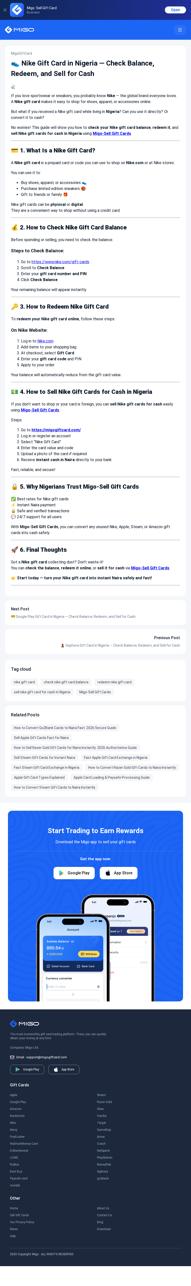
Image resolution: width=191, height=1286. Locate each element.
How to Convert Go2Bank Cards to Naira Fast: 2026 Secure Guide (65, 728)
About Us (103, 1208)
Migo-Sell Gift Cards (95, 692)
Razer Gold (104, 1102)
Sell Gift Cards (19, 1215)
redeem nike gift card (114, 682)
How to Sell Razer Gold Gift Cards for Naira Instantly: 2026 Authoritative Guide (75, 748)
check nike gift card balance (66, 682)
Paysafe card (19, 1178)
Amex (101, 1137)
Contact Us (104, 1215)
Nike (13, 1123)
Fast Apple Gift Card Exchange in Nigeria (115, 758)
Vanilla (101, 1116)
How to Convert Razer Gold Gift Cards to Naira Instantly (132, 768)
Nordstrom (17, 1116)
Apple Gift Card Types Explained (39, 777)
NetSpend (103, 1150)
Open (175, 9)
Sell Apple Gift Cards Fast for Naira (41, 738)
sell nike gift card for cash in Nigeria (42, 692)
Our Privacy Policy (22, 1222)
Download (104, 1229)
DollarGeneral (19, 1150)
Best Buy (16, 1171)
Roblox (14, 1164)
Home (14, 1208)
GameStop (104, 1130)
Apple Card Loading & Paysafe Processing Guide (112, 777)
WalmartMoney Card (24, 1143)
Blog (100, 1222)
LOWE (14, 1157)
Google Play (18, 1102)
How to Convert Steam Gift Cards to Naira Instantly (54, 787)
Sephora (102, 1171)
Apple (13, 1095)
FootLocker (17, 1137)
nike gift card (24, 682)
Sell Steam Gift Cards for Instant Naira (44, 758)
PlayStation (104, 1157)
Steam (101, 1095)
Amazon (16, 1109)
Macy (13, 1130)
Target (101, 1123)
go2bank (103, 1178)
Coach (101, 1143)
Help (13, 1236)
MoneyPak (104, 1164)
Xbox (100, 1109)
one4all (15, 1185)
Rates (14, 1229)
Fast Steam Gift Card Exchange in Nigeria (46, 768)
